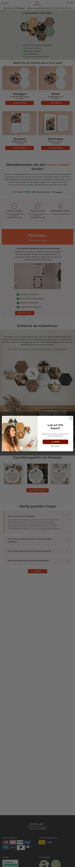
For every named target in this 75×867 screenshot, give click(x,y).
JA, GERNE (55, 442)
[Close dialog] (70, 418)
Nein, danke (55, 446)
